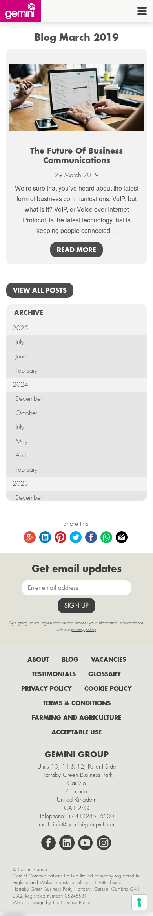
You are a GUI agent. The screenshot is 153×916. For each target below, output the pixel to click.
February (26, 370)
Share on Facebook (91, 537)
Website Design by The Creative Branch (53, 902)
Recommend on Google (30, 537)
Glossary (104, 674)
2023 (20, 483)
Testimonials (54, 674)
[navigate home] (20, 11)
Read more (76, 249)
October (26, 413)
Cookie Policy (108, 688)
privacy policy (83, 629)
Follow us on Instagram (104, 843)
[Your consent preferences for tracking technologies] (139, 902)
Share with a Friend (122, 537)
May (21, 441)
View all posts (40, 290)
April (21, 455)
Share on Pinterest (61, 537)
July (20, 342)
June (21, 356)
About (38, 659)
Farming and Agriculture (76, 717)
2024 (20, 384)
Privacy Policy (46, 688)
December (29, 399)
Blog (70, 659)
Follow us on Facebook (48, 843)
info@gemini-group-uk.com (85, 824)
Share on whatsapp (106, 537)
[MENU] (142, 11)
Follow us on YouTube (85, 843)
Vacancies (108, 659)
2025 (20, 328)
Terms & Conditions (77, 703)
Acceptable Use (76, 732)
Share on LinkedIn (45, 537)
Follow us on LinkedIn (67, 843)
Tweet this (76, 537)
